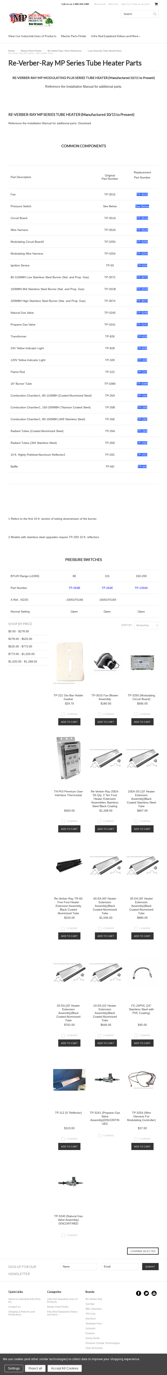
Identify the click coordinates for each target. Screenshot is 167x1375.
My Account (100, 4)
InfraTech (91, 1318)
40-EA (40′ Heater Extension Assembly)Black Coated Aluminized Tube (105, 906)
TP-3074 (109, 300)
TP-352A (110, 230)
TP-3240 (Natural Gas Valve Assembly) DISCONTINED (68, 1219)
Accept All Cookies (64, 1368)
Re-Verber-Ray (94, 1299)
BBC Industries (94, 1308)
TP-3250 (109, 241)
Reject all (35, 1368)
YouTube (154, 1293)
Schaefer (91, 1328)
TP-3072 (109, 277)
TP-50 (110, 265)
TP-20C (110, 454)
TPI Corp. (91, 1313)
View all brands (94, 1348)
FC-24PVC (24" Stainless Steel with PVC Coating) (141, 1009)
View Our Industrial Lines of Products (32, 36)
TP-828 (110, 348)
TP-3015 (109, 194)
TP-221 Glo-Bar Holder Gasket (68, 697)
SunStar (90, 1304)
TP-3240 (109, 312)
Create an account (140, 4)
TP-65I (109, 466)
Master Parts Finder (73, 36)
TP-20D (74, 537)
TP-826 (110, 336)
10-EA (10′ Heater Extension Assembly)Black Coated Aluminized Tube (105, 1013)
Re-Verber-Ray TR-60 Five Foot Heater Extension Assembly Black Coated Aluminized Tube (68, 906)
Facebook (138, 1293)
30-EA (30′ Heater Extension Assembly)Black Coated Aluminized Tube (141, 906)
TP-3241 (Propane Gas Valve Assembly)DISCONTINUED (105, 1118)
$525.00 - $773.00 (20, 646)
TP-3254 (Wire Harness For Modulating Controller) (141, 1116)
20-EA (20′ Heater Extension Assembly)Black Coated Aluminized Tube (68, 1013)
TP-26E (110, 419)
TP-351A (110, 218)
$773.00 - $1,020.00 (21, 654)
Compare (72, 714)
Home (11, 51)
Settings (14, 1368)
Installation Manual (80, 86)
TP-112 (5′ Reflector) (68, 1112)
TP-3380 (109, 383)
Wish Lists (113, 4)
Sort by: (126, 625)
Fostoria (90, 1333)
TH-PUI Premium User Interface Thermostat (68, 793)
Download (84, 123)
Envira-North (93, 1338)
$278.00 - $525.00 (20, 638)
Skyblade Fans (94, 1323)
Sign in (124, 4)
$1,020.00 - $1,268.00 (22, 661)
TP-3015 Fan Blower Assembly (104, 697)
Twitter (146, 1293)
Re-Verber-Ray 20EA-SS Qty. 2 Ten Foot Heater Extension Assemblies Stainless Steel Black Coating (105, 799)
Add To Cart (69, 721)
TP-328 (110, 360)
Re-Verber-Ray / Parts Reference (65, 51)
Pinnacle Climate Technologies (103, 1343)
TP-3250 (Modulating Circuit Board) (141, 697)
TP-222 (110, 371)
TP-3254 (109, 253)
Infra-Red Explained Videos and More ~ (116, 36)
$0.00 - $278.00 (18, 631)
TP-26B (110, 407)
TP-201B (110, 289)
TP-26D (110, 442)
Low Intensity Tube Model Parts (105, 51)
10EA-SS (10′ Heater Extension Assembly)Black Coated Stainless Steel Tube (141, 799)
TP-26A (110, 395)
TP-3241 (109, 324)
